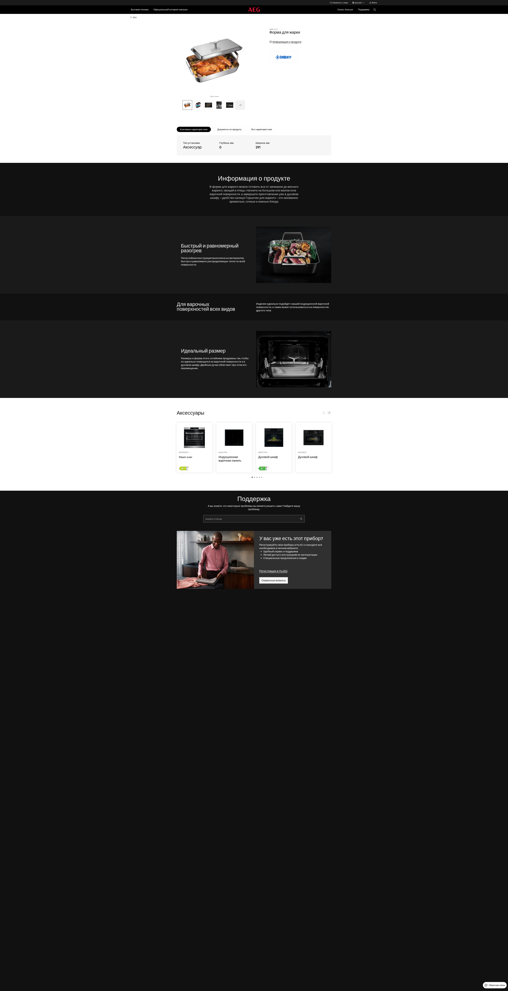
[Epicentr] (283, 57)
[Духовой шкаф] (274, 447)
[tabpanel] (254, 145)
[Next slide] (329, 413)
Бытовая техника (139, 9)
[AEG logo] (254, 9)
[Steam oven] (194, 447)
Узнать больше (345, 9)
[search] (301, 518)
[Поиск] (374, 9)
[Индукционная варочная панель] (234, 447)
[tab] (194, 129)
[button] (252, 477)
